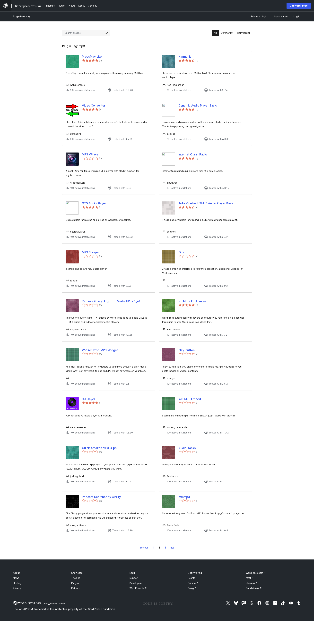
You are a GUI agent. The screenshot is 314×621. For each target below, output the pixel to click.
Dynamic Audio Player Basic (197, 105)
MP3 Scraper (91, 252)
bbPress (252, 583)
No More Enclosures (192, 301)
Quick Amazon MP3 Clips (99, 448)
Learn (133, 572)
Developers (136, 583)
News (16, 577)
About (16, 572)
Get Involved (195, 572)
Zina (181, 252)
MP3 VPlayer (91, 154)
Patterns (75, 588)
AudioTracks (187, 448)
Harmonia (185, 56)
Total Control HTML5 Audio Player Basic (206, 203)
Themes (75, 577)
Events (191, 577)
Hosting (17, 583)
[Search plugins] (106, 33)
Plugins (75, 583)
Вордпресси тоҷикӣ (54, 603)
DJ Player (88, 399)
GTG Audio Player (94, 203)
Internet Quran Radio (192, 154)
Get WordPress (299, 5)
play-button (186, 350)
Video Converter (93, 105)
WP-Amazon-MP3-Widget (100, 350)
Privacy (17, 588)
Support (134, 577)
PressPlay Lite (92, 56)
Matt (250, 577)
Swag (192, 588)
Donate (193, 583)
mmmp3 (184, 497)
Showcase (77, 572)
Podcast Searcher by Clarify (101, 497)
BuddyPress (254, 588)
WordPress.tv (138, 588)
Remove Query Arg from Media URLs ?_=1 (111, 301)
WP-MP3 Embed (189, 399)
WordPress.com (256, 572)
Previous (143, 547)
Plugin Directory (21, 16)
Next (172, 547)
